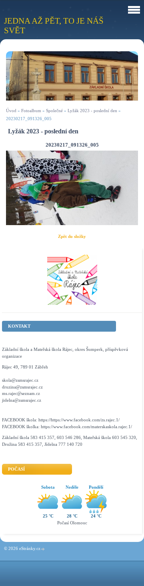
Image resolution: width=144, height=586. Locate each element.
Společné (54, 110)
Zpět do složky (72, 236)
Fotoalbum (31, 110)
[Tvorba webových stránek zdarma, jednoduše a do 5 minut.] (43, 549)
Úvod (11, 110)
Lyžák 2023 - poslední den (92, 110)
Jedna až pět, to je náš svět (54, 25)
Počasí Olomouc (72, 522)
